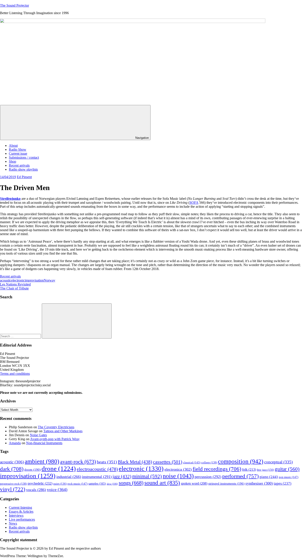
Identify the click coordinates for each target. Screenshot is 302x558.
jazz (122, 476)
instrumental (97, 476)
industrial (68, 476)
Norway (49, 280)
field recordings (217, 469)
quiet (60, 483)
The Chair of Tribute (14, 288)
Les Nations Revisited (15, 284)
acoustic (5, 280)
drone (59, 468)
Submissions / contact (24, 157)
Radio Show (17, 149)
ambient (42, 461)
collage (209, 462)
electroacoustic (97, 469)
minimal (147, 476)
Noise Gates (38, 435)
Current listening (20, 507)
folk (249, 469)
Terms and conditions (15, 373)
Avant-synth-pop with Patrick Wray (55, 439)
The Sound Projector (14, 5)
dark (11, 469)
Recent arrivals (19, 165)
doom (32, 469)
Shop (12, 161)
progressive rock (13, 483)
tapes (282, 483)
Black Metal (135, 462)
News (13, 523)
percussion (208, 476)
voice (57, 489)
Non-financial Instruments (44, 443)
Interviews (16, 515)
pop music (288, 477)
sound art (162, 483)
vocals (36, 490)
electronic (18, 280)
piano (269, 477)
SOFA (193, 202)
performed (240, 476)
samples (97, 483)
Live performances (22, 519)
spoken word (194, 483)
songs (131, 483)
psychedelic (40, 483)
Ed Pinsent (24, 177)
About (13, 145)
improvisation (34, 280)
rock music (77, 483)
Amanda (15, 443)
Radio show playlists (23, 169)
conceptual (278, 462)
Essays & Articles (21, 511)
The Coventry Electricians (56, 427)
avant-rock (78, 462)
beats (107, 462)
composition (240, 461)
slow (112, 484)
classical (191, 462)
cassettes (167, 462)
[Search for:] (21, 336)
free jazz (265, 469)
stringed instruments (226, 483)
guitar (287, 469)
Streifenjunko (10, 198)
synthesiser (259, 483)
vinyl (12, 489)
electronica (178, 469)
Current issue (18, 153)
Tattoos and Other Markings (62, 431)
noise (178, 475)
